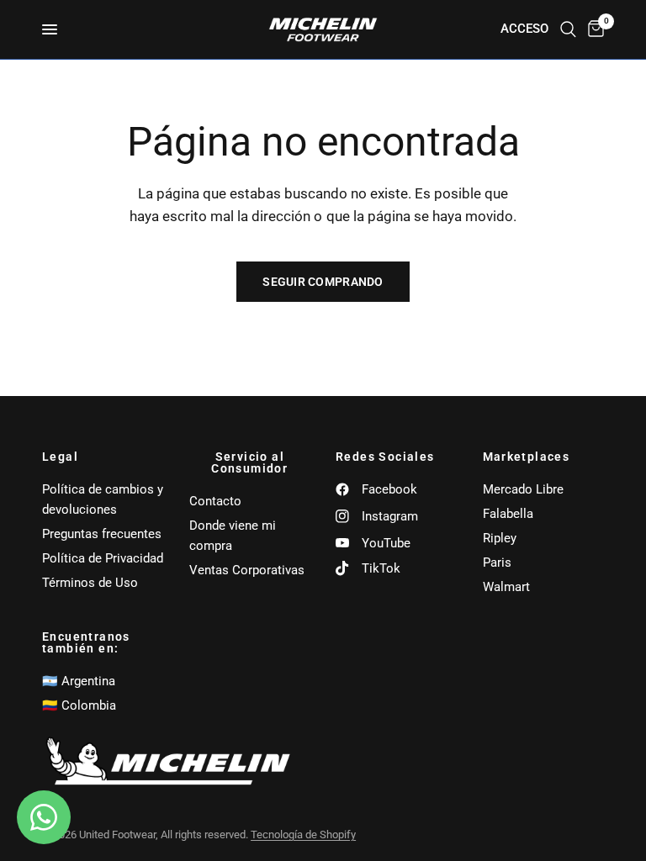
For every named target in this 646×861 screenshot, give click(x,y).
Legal (60, 456)
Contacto (215, 501)
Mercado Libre (523, 489)
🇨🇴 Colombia (79, 705)
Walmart (506, 586)
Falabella (508, 513)
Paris (497, 562)
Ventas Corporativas (246, 570)
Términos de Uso (90, 582)
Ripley (499, 538)
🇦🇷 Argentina (78, 681)
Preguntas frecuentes (102, 533)
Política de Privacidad (102, 558)
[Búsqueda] (568, 29)
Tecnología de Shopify (303, 834)
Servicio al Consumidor (249, 462)
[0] (593, 29)
